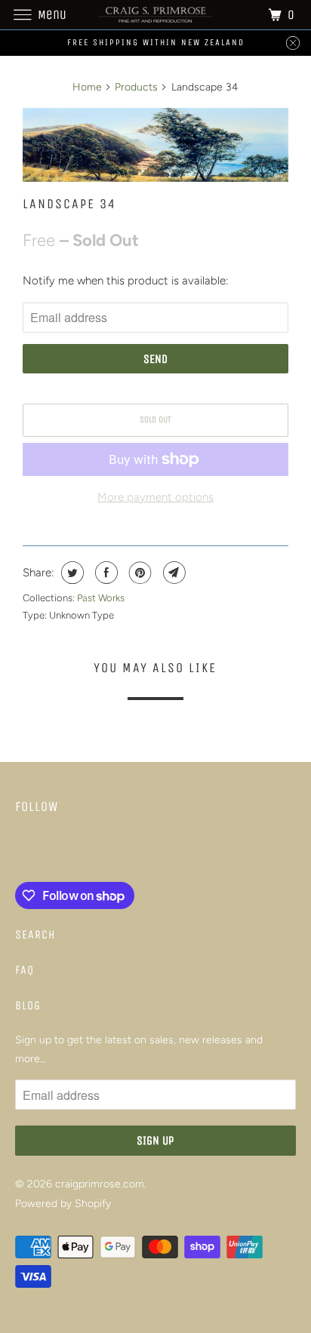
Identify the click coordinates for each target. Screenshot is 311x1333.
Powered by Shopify (63, 1203)
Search (35, 934)
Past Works (101, 598)
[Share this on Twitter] (70, 572)
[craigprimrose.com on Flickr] (18, 851)
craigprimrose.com (99, 1184)
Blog (28, 1005)
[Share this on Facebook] (104, 572)
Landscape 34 (69, 203)
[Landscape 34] (155, 145)
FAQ (24, 970)
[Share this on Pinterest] (138, 572)
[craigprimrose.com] (155, 14)
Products (136, 87)
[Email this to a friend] (172, 572)
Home (87, 87)
